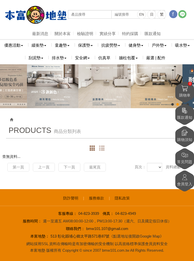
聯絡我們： (75, 228)
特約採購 (130, 34)
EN (141, 14)
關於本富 (63, 34)
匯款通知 (152, 34)
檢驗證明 (85, 34)
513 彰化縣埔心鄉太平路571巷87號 (80, 236)
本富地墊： (39, 236)
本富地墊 (35, 15)
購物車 (185, 89)
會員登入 (184, 184)
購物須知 (184, 139)
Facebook (173, 14)
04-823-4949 (125, 213)
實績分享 (108, 34)
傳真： (108, 213)
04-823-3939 (88, 213)
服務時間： (32, 221)
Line (182, 14)
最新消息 (40, 34)
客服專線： (67, 213)
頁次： (140, 167)
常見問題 (184, 162)
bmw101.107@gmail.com (107, 228)
